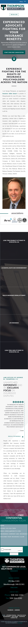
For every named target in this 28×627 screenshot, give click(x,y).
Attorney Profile (11, 615)
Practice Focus (21, 615)
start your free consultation (14, 52)
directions (14, 587)
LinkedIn (17, 610)
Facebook (10, 610)
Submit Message (14, 553)
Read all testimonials (14, 436)
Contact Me (14, 617)
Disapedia (22, 616)
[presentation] (11, 550)
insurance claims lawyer (9, 93)
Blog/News (15, 616)
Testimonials (7, 616)
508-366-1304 (14, 14)
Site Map (20, 623)
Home (3, 615)
